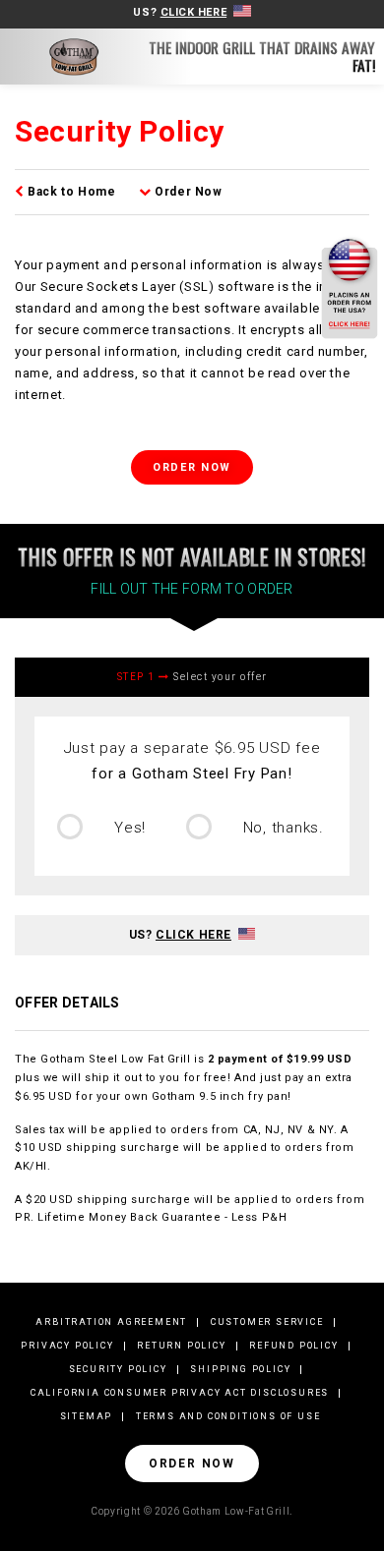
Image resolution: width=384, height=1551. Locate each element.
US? (179, 12)
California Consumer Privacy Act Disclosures (180, 1393)
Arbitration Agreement (111, 1322)
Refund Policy (293, 1345)
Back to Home (70, 192)
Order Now (187, 192)
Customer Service (267, 1322)
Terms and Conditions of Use (228, 1416)
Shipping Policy (240, 1369)
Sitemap (86, 1416)
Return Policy (181, 1345)
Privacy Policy (67, 1345)
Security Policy (118, 1369)
